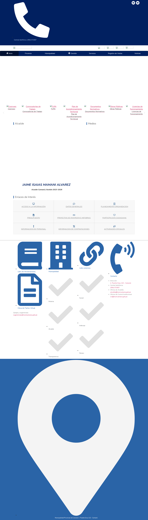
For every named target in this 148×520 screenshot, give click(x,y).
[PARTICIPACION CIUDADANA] (114, 215)
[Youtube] (137, 3)
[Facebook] (133, 3)
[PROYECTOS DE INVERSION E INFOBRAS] (74, 215)
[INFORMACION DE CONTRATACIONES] (74, 226)
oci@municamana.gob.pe (118, 297)
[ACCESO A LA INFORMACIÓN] (34, 204)
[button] (29, 53)
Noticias (138, 53)
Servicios (92, 53)
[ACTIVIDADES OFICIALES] (114, 226)
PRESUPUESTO (33, 218)
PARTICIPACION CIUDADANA (114, 218)
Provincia (28, 53)
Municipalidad (50, 53)
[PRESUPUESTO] (34, 215)
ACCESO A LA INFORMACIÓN (34, 206)
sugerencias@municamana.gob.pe (25, 315)
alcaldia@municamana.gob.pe (120, 292)
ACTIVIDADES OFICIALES (114, 229)
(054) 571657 (115, 288)
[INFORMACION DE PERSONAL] (34, 226)
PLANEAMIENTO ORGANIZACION (114, 206)
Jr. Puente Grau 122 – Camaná (120, 283)
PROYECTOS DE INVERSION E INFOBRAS (74, 218)
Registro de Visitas (115, 53)
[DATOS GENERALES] (74, 204)
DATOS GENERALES (74, 206)
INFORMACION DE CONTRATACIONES (74, 229)
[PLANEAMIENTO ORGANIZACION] (114, 204)
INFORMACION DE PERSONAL (33, 229)
